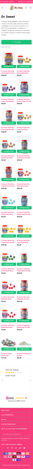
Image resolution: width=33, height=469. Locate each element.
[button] (25, 7)
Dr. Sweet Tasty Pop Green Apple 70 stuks (24, 269)
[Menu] (2, 7)
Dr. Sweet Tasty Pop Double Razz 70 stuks (24, 213)
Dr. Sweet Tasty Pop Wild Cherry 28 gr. (23, 185)
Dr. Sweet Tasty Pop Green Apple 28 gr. (7, 269)
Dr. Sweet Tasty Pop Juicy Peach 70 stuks (8, 241)
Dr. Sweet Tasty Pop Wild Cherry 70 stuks (8, 185)
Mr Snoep (10, 465)
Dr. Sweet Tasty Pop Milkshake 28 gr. (7, 298)
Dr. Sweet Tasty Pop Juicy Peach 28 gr (23, 241)
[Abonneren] (31, 434)
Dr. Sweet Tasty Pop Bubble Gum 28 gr (7, 326)
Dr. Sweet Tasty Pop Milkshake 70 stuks (23, 298)
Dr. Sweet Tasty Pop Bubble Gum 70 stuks (23, 326)
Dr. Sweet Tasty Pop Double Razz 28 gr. (7, 213)
